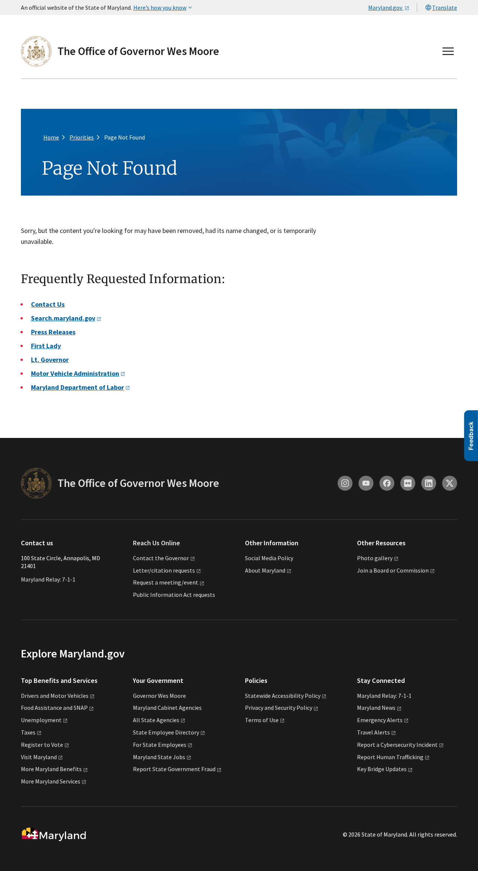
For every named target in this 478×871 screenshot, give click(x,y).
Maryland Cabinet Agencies (167, 707)
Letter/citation (164, 570)
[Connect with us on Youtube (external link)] (365, 483)
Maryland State (159, 757)
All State (156, 720)
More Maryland (51, 769)
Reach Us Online (156, 543)
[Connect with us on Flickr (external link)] (407, 483)
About (265, 570)
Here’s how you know (159, 7)
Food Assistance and (54, 707)
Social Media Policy (269, 558)
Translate (444, 7)
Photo (374, 558)
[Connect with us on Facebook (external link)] (386, 483)
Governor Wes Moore (159, 695)
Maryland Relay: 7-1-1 (48, 579)
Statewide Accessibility (282, 695)
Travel (373, 732)
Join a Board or (393, 570)
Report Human (390, 757)
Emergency (380, 720)
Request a (165, 582)
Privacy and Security (278, 707)
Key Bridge (382, 769)
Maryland (376, 707)
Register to (42, 744)
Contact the (161, 558)
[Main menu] (448, 51)
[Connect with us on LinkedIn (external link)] (428, 483)
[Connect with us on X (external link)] (449, 483)
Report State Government (174, 769)
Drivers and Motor (55, 695)
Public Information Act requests (174, 594)
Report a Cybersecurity (397, 744)
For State (159, 744)
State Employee (166, 732)
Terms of (262, 720)
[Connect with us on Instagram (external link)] (345, 483)
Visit (39, 757)
